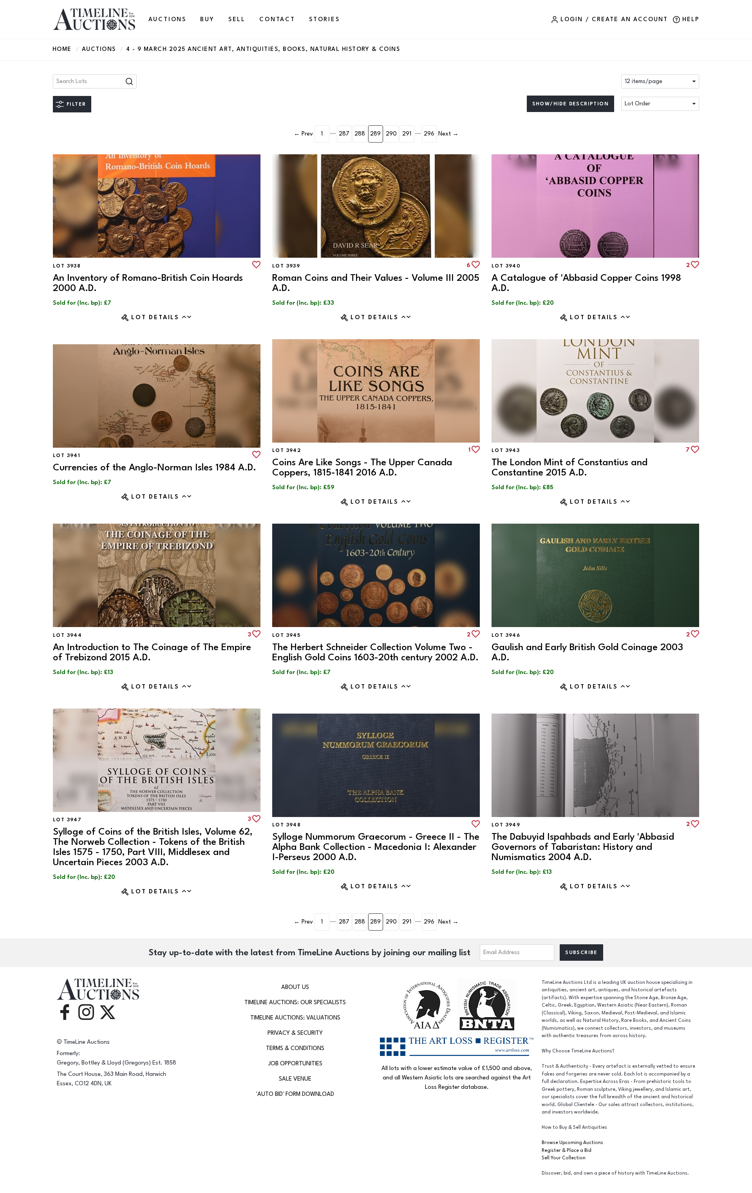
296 (429, 133)
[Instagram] (86, 1012)
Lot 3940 (506, 266)
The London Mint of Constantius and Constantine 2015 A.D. (569, 467)
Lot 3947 (67, 819)
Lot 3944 (67, 635)
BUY (207, 19)
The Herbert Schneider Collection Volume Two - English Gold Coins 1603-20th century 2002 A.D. (375, 652)
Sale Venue (295, 1079)
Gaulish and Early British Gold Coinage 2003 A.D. (587, 652)
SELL (237, 19)
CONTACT (277, 19)
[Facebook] (64, 1012)
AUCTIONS (167, 19)
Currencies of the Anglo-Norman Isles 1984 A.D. (154, 467)
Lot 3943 (506, 450)
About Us (295, 987)
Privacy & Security (295, 1033)
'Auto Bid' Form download (295, 1094)
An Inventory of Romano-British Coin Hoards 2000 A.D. (148, 283)
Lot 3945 (286, 635)
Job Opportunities (295, 1063)
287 (344, 133)
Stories (324, 19)
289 (375, 133)
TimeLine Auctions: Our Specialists (295, 1002)
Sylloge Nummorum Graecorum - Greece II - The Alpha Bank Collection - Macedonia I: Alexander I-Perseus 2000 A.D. (375, 846)
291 (406, 133)
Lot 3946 (506, 635)
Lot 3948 (286, 825)
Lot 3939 (286, 266)
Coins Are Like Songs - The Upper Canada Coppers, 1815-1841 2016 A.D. (362, 467)
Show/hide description (570, 104)
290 (391, 133)
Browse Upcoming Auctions (572, 1142)
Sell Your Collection (564, 1157)
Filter (76, 104)
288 (359, 133)
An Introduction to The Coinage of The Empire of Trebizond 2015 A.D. (152, 652)
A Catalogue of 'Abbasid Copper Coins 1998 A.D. (586, 283)
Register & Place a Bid (566, 1150)
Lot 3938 (67, 266)
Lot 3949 (506, 825)
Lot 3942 (286, 450)
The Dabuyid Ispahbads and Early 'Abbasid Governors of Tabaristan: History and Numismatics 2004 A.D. (583, 846)
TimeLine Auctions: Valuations (295, 1017)
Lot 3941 (66, 455)
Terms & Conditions (295, 1048)
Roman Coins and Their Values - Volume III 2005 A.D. (375, 283)
